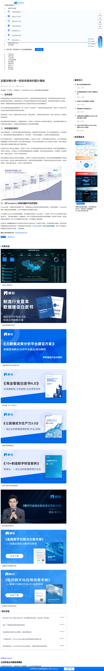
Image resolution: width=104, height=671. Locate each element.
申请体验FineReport (6, 658)
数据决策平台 (16, 40)
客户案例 (10, 45)
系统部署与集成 (16, 35)
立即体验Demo (80, 204)
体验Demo (11, 237)
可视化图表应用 (16, 26)
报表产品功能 (12, 8)
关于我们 (10, 69)
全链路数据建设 (16, 12)
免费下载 (39, 49)
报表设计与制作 (16, 17)
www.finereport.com (21, 233)
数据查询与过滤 (16, 21)
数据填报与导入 (16, 31)
